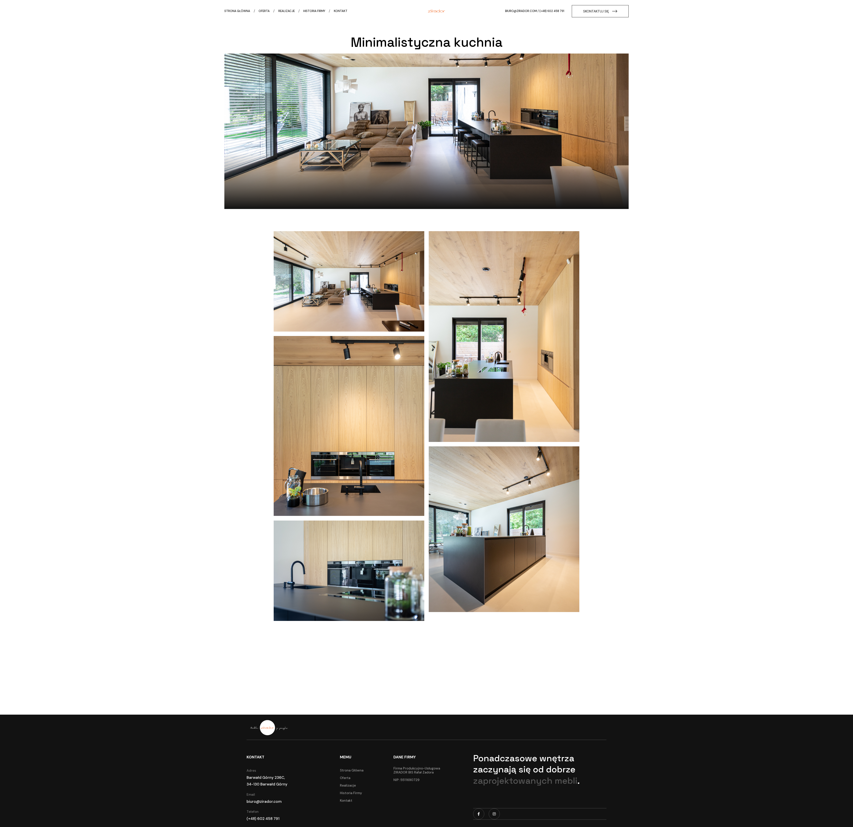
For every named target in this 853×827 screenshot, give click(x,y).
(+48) (252, 818)
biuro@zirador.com (521, 11)
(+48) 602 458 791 (551, 11)
